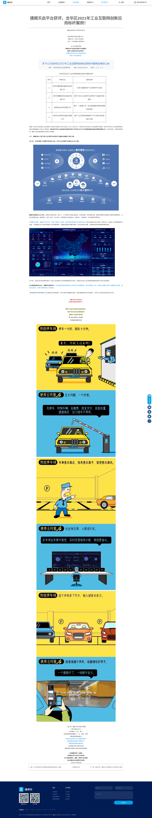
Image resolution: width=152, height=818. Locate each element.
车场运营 (55, 791)
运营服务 (61, 2)
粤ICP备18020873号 (47, 814)
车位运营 (55, 794)
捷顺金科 (39, 809)
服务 (54, 787)
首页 (48, 2)
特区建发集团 (52, 809)
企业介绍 (67, 791)
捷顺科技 (27, 809)
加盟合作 (90, 2)
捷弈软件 (45, 809)
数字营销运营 (56, 796)
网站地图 (74, 814)
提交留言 (123, 802)
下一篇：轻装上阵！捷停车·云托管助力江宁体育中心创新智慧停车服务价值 (107, 767)
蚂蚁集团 (33, 809)
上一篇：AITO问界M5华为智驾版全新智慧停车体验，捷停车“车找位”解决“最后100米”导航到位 (45, 767)
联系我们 (67, 799)
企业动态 (76, 2)
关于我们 (104, 2)
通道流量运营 (56, 799)
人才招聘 (67, 796)
